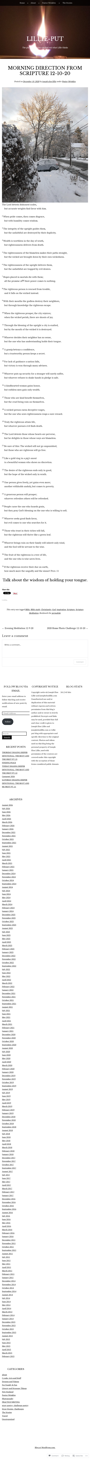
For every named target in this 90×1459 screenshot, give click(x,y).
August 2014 (7, 1294)
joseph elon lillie (49, 81)
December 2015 (8, 1240)
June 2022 (6, 972)
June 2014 (6, 1301)
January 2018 (7, 1154)
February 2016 (8, 1233)
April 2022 (6, 979)
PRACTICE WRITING (11, 1402)
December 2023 (8, 914)
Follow (8, 721)
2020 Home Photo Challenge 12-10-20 (67, 628)
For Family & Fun (9, 1385)
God (54, 609)
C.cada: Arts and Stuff (11, 1378)
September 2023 (9, 925)
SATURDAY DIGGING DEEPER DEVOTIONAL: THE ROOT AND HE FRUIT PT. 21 (15, 783)
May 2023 (6, 938)
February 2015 (8, 1274)
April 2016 (6, 1226)
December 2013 (8, 1322)
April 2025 (6, 860)
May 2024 (6, 897)
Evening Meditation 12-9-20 (17, 628)
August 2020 (7, 1048)
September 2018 (9, 1127)
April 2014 (6, 1308)
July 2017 (6, 1175)
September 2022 (9, 966)
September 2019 (9, 1086)
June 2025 (6, 853)
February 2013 (8, 1356)
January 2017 (7, 1195)
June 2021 (6, 1014)
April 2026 (6, 818)
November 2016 (9, 1202)
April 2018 (6, 1144)
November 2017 (9, 1161)
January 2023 (7, 952)
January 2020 (7, 1072)
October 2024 (8, 880)
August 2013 (7, 1336)
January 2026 (7, 829)
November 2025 (9, 835)
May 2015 (6, 1264)
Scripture (71, 609)
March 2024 (7, 904)
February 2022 (8, 986)
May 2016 (6, 1222)
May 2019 (6, 1099)
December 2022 (8, 955)
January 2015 (7, 1277)
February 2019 (8, 1110)
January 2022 (7, 990)
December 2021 (8, 993)
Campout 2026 (8, 776)
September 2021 (9, 1003)
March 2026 (7, 822)
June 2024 (6, 894)
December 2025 (8, 832)
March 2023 (7, 945)
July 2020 (6, 1051)
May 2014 (6, 1305)
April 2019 (6, 1103)
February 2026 (8, 825)
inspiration (61, 609)
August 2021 (7, 1007)
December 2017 (8, 1157)
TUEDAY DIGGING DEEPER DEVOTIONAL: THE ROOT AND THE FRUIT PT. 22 (15, 769)
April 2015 (6, 1267)
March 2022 (7, 983)
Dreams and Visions (10, 1381)
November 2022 (9, 959)
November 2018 (9, 1120)
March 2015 (7, 1270)
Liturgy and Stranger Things (14, 1388)
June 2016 (6, 1219)
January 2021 (7, 1031)
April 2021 (6, 1020)
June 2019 (6, 1096)
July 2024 (6, 890)
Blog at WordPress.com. (45, 1447)
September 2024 (9, 883)
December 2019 (8, 1075)
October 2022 (8, 962)
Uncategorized (8, 1419)
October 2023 (8, 921)
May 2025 (6, 856)
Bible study (35, 609)
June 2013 (6, 1342)
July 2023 (6, 931)
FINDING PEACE (9, 762)
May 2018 (6, 1140)
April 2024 (6, 901)
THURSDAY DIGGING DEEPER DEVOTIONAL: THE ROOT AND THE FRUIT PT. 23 (15, 756)
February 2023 (8, 949)
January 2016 (7, 1236)
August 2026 (7, 805)
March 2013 (7, 1353)
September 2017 (9, 1168)
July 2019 (6, 1092)
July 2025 (6, 849)
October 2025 (8, 839)
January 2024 (7, 911)
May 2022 (6, 976)
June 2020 (6, 1055)
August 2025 (7, 846)
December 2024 (8, 873)
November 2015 (9, 1243)
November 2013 (9, 1325)
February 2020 (8, 1068)
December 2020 (8, 1034)
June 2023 (6, 935)
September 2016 (9, 1209)
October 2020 (8, 1041)
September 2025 (9, 842)
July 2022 (6, 969)
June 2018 (6, 1137)
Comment (80, 662)
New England (7, 1391)
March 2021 (7, 1024)
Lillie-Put (45, 38)
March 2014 (7, 1311)
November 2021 (9, 996)
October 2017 (8, 1164)
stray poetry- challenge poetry (15, 1405)
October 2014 (8, 1288)
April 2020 (6, 1061)
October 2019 (8, 1082)
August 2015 (7, 1253)
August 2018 (7, 1130)
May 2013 (6, 1346)
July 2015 (6, 1257)
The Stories (67, 3)
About (33, 3)
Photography (7, 1398)
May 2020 (6, 1058)
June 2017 (6, 1178)
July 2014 (6, 1298)
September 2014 (9, 1291)
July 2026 (6, 808)
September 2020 (9, 1044)
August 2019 (7, 1089)
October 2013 (8, 1329)
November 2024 (9, 877)
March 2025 (7, 863)
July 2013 (6, 1339)
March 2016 (7, 1229)
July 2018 (6, 1133)
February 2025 (8, 866)
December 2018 (8, 1116)
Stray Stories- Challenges (13, 1409)
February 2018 (8, 1151)
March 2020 (7, 1065)
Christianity (46, 609)
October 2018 (8, 1123)
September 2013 (9, 1332)
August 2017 (7, 1171)
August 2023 (7, 928)
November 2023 (9, 918)
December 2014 (8, 1281)
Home (22, 3)
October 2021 (8, 1000)
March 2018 (7, 1147)
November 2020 (9, 1038)
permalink (56, 613)
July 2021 (6, 1010)
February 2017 (8, 1192)
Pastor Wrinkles (49, 3)
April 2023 (6, 942)
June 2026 (6, 812)
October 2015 (8, 1246)
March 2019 (7, 1106)
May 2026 (6, 815)
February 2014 (8, 1315)
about (4, 1374)
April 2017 (6, 1185)
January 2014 (7, 1318)
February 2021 (8, 1027)
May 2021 (6, 1017)
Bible (27, 609)
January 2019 (7, 1113)
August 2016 (7, 1212)
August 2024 (7, 887)
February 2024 (8, 907)
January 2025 (7, 870)
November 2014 (9, 1284)
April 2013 (6, 1349)
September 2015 (9, 1250)
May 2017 (6, 1181)
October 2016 (8, 1205)
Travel (5, 1415)
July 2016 (6, 1216)
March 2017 (7, 1188)
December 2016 (8, 1199)
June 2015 (6, 1260)
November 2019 (9, 1079)
